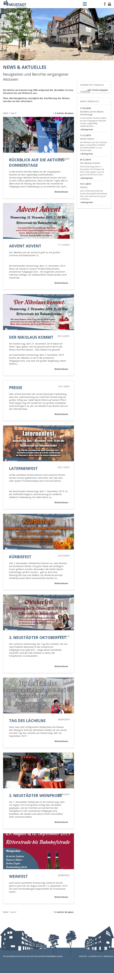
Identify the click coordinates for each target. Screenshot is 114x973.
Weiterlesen (61, 191)
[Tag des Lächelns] (38, 695)
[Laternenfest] (38, 443)
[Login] (109, 4)
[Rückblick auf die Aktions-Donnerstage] (38, 135)
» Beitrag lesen (86, 129)
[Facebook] (105, 4)
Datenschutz (95, 956)
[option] (57, 34)
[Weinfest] (38, 851)
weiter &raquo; (65, 113)
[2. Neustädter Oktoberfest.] (38, 612)
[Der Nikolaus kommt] (38, 312)
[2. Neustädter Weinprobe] (38, 770)
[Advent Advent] (38, 221)
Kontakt (83, 956)
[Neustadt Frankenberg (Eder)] (15, 7)
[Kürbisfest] (38, 532)
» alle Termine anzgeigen (97, 90)
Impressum (108, 956)
